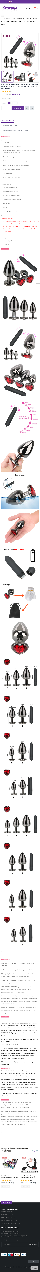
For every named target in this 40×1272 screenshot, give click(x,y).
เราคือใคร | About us (7, 1215)
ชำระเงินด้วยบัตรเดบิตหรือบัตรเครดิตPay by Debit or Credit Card (11, 1224)
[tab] (7, 121)
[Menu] (26, 8)
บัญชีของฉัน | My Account (8, 1218)
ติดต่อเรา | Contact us (7, 1211)
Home (2, 16)
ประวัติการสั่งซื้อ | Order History (10, 1221)
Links (34, 2)
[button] (33, 1151)
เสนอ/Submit (33, 1244)
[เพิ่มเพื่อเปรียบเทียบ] (32, 108)
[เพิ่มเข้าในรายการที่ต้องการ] (27, 108)
